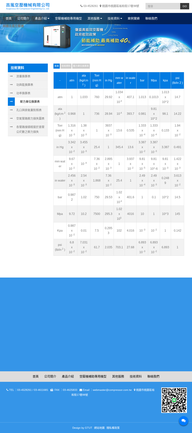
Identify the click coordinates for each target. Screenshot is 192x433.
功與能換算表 (24, 84)
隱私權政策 (113, 427)
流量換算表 (23, 76)
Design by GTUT (82, 427)
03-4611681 (41, 389)
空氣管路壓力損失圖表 (30, 118)
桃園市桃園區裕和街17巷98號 (120, 6)
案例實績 (134, 18)
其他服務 (118, 376)
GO (185, 6)
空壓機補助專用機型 (68, 18)
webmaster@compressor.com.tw (112, 389)
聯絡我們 (151, 18)
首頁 (9, 18)
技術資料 (136, 376)
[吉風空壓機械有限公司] (28, 6)
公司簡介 (23, 18)
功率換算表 (23, 93)
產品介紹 (68, 376)
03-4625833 (70, 389)
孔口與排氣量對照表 (29, 110)
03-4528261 (90, 6)
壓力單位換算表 (30, 101)
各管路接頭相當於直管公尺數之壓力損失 (30, 129)
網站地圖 (99, 427)
